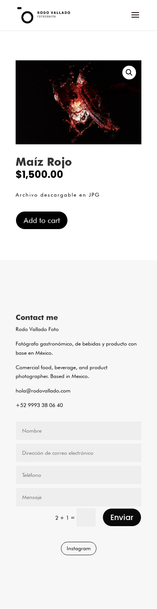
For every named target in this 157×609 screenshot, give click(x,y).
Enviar (122, 517)
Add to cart (42, 220)
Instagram (79, 548)
